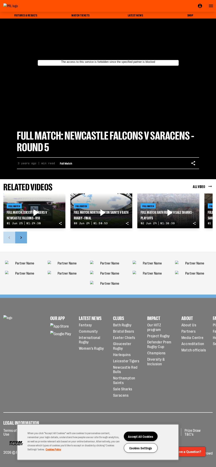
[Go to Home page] (20, 5)
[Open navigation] (211, 6)
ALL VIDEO (199, 186)
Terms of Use (10, 432)
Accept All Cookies (140, 436)
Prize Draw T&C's (193, 432)
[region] (98, 442)
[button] (16, 443)
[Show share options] (193, 163)
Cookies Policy (53, 449)
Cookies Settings (140, 448)
